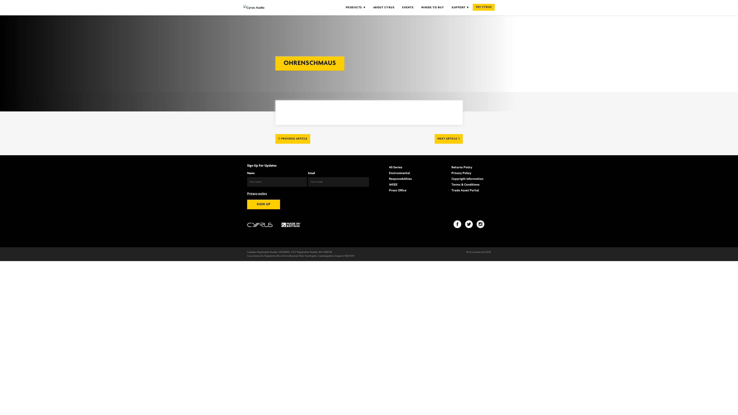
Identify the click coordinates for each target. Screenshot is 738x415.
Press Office (397, 190)
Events (408, 7)
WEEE (393, 185)
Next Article (448, 138)
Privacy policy (257, 194)
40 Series (395, 167)
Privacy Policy (461, 173)
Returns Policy (461, 167)
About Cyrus (384, 7)
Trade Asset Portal (465, 190)
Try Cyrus (484, 7)
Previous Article (293, 138)
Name (251, 173)
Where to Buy (432, 7)
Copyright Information (467, 179)
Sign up (263, 204)
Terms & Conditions (465, 185)
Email (311, 173)
